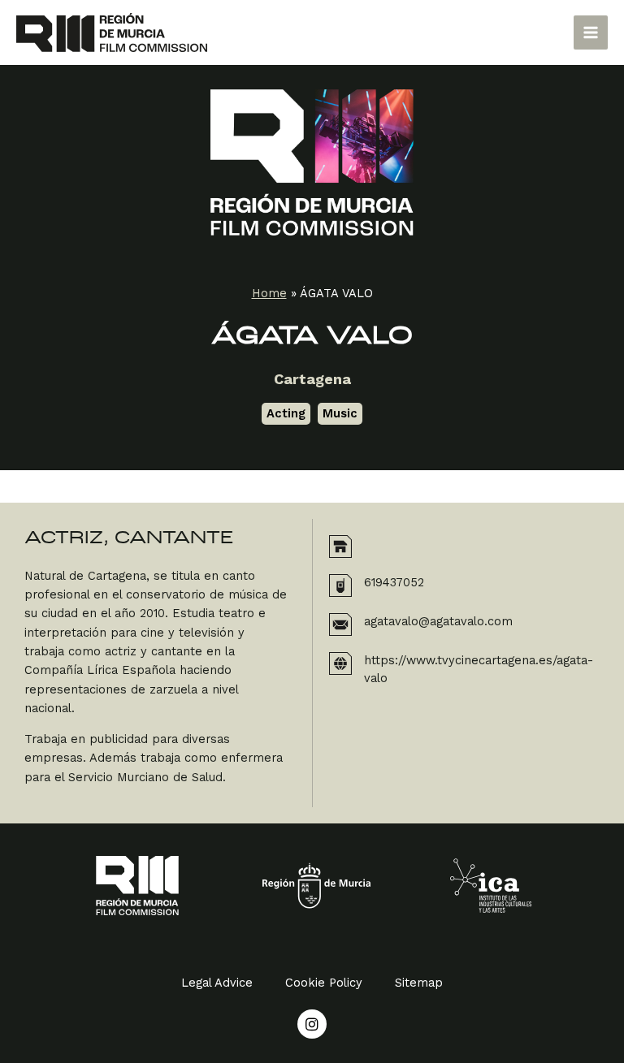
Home (269, 293)
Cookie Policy (323, 982)
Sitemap (419, 982)
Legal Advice (217, 982)
